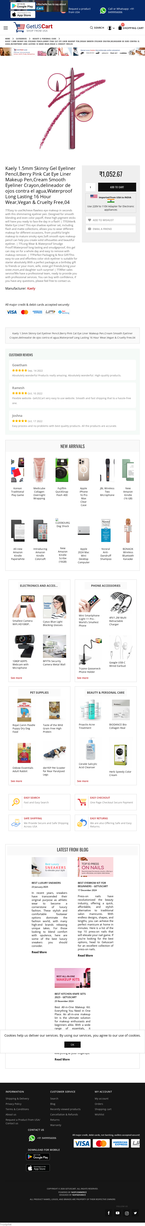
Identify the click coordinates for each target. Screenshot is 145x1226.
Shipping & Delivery (17, 1098)
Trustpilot (5, 1224)
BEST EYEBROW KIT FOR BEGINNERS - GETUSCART (93, 884)
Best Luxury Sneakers (46, 882)
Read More (39, 952)
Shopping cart (103, 1109)
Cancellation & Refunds (64, 1114)
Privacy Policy (13, 1104)
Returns (55, 1119)
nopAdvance (79, 1194)
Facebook (108, 1212)
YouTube (117, 1212)
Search (54, 1098)
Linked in (135, 1212)
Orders (99, 1104)
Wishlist (99, 1114)
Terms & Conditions (17, 1109)
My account (101, 1098)
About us (11, 1114)
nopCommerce (79, 1192)
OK (72, 1044)
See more (16, 678)
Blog (52, 1104)
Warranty (55, 1125)
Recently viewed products (65, 1109)
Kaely (31, 288)
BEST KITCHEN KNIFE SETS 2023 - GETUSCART (70, 995)
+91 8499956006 (121, 10)
